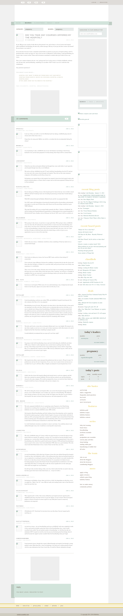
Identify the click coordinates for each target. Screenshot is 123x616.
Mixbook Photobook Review (91, 215)
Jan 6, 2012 (70, 521)
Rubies (18, 321)
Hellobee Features (85, 415)
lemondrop (20, 161)
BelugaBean (20, 217)
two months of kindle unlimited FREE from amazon (92, 299)
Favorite (63, 119)
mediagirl (20, 338)
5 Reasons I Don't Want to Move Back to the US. (92, 219)
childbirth (24, 86)
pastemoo (20, 506)
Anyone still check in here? (85, 232)
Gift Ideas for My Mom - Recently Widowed (90, 234)
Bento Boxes (83, 428)
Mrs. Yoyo (20, 279)
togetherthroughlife (87, 357)
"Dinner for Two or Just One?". (86, 229)
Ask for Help (83, 390)
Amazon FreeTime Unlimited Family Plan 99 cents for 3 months (92, 295)
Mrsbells (19, 145)
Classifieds (39, 23)
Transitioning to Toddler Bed (88, 447)
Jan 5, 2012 (70, 490)
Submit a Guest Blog (86, 477)
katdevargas (21, 449)
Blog (18, 23)
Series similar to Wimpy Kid (86, 253)
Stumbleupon (51, 119)
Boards (28, 23)
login (26, 592)
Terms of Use (26, 606)
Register (104, 2)
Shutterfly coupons (88, 322)
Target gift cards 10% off (91, 307)
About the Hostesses (85, 462)
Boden (84, 324)
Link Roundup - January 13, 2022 (95, 193)
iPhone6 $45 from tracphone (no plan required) (90, 303)
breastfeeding (43, 86)
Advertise (54, 606)
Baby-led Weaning (85, 425)
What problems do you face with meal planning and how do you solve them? (92, 247)
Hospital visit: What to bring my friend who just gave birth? (40, 75)
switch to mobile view (23, 614)
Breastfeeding (84, 430)
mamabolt (19, 385)
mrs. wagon (20, 401)
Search (83, 101)
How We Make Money (86, 484)
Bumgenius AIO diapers (89, 270)
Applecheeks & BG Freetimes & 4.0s (93, 282)
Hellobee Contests (85, 417)
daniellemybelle (22, 475)
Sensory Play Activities (86, 440)
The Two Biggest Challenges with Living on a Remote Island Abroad (92, 202)
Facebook (26, 2)
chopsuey (20, 236)
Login (94, 2)
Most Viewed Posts (85, 402)
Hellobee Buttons (85, 479)
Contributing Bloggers (86, 464)
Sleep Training (84, 442)
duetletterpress (22, 521)
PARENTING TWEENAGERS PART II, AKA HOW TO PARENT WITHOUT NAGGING (91, 196)
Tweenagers (86, 208)
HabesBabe (31, 40)
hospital (33, 86)
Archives (100, 101)
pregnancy (29, 29)
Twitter (19, 2)
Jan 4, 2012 (70, 338)
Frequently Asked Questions (88, 395)
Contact (46, 606)
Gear (57, 23)
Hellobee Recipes (85, 412)
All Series (82, 449)
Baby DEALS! (86, 315)
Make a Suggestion (85, 392)
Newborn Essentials (85, 432)
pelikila (19, 370)
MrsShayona (84, 338)
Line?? (80, 237)
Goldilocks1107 (22, 490)
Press (61, 606)
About (17, 606)
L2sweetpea (20, 430)
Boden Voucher (86, 265)
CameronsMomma (22, 538)
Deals (50, 23)
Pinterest (33, 2)
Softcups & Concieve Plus (90, 280)
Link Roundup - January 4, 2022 (95, 206)
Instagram (40, 2)
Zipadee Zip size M (88, 263)
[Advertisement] (45, 102)
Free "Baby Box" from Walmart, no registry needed (92, 310)
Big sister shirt (88, 277)
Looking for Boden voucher (90, 268)
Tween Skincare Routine (90, 211)
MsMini (18, 252)
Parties (82, 435)
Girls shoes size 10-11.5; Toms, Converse (94, 285)
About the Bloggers (85, 459)
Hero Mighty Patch (88, 199)
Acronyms (83, 400)
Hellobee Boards (33, 14)
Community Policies (86, 487)
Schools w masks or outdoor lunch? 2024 (89, 244)
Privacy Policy (37, 606)
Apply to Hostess (85, 475)
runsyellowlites (22, 186)
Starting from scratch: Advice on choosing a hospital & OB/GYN (41, 77)
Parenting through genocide (85, 250)
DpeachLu (19, 128)
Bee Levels (83, 397)
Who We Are (83, 457)
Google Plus (16, 2)
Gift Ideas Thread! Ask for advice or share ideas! (91, 239)
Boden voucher (87, 272)
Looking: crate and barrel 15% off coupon (94, 313)
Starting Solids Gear (85, 444)
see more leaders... (99, 342)
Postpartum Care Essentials (88, 437)
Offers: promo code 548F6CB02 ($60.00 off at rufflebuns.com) (92, 319)
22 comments (22, 119)
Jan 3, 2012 (70, 128)
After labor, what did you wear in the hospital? (35, 80)
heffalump (20, 295)
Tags (91, 101)
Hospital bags (24, 79)
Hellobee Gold (84, 410)
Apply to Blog (84, 472)
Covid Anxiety (87, 213)
